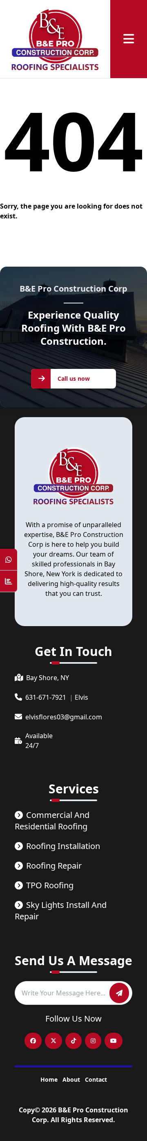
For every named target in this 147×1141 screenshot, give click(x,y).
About (71, 1079)
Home (49, 1079)
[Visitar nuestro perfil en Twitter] (53, 1041)
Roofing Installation (63, 845)
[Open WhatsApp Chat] (8, 559)
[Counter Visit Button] (8, 581)
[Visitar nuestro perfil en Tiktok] (73, 1041)
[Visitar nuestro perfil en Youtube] (113, 1041)
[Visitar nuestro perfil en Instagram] (93, 1041)
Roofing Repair (54, 865)
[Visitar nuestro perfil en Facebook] (33, 1041)
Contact (96, 1079)
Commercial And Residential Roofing (52, 820)
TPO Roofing (50, 885)
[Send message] (119, 993)
